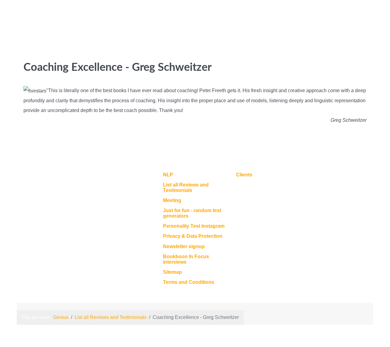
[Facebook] (342, 15)
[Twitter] (330, 15)
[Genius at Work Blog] (362, 15)
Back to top (354, 177)
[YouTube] (353, 15)
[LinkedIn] (320, 15)
